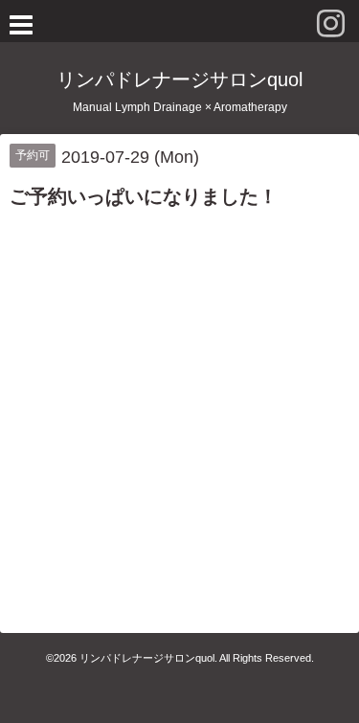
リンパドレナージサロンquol (179, 79)
